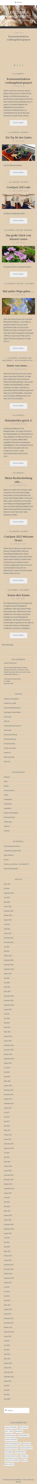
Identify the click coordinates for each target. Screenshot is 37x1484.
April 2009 (7, 1399)
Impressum (7, 752)
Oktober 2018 (8, 1054)
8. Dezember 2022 (18, 424)
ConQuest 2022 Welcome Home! (18, 538)
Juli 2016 (6, 1153)
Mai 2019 (6, 1023)
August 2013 (8, 1282)
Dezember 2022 (8, 911)
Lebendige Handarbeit (18, 14)
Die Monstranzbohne (10, 739)
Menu (19, 2)
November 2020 (8, 964)
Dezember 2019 (8, 996)
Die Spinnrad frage (9, 743)
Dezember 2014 (8, 1224)
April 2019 (7, 1027)
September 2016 (9, 1148)
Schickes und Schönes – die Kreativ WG (16, 864)
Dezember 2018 (8, 1045)
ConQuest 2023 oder (18, 187)
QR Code (6, 721)
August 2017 (8, 1108)
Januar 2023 (7, 906)
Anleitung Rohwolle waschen (12, 726)
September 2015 (9, 1188)
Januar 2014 (7, 1260)
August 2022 (8, 920)
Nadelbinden (26, 1448)
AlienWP (18, 1482)
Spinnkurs (7, 826)
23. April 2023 (18, 295)
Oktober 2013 (8, 1273)
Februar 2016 (8, 1166)
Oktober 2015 (8, 1184)
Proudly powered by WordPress (12, 1479)
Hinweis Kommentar (10, 748)
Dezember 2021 (8, 938)
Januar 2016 (7, 1170)
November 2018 (8, 1050)
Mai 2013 (6, 1296)
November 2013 (8, 1269)
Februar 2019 (8, 1036)
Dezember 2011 (8, 1372)
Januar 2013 (7, 1314)
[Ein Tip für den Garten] (18, 160)
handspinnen (11, 1439)
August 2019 (8, 1009)
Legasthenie (7, 808)
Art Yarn (9, 1431)
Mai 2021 (6, 951)
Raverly (6, 859)
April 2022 (7, 929)
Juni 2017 (7, 1117)
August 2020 (8, 973)
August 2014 (8, 1233)
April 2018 (7, 1076)
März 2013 (7, 1305)
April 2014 (7, 1247)
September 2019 (9, 1005)
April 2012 (7, 1354)
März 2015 (7, 1211)
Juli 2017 (6, 1112)
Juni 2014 (7, 1238)
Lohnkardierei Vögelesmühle (12, 850)
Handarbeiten (8, 799)
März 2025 (7, 884)
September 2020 (9, 969)
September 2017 (9, 1103)
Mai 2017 (6, 1121)
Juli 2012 (6, 1341)
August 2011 (7, 1381)
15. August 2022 (19, 544)
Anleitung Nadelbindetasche (12, 708)
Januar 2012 (7, 1367)
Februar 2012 (8, 1363)
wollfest (9, 1464)
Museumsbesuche (24, 360)
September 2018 (9, 1058)
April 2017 (7, 1126)
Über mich (7, 761)
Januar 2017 (7, 1139)
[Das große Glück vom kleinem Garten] (18, 262)
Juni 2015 (7, 1197)
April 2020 (7, 987)
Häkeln (6, 795)
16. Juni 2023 (18, 242)
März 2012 (7, 1358)
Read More (20, 124)
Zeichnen (29, 283)
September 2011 (9, 1376)
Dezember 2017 (8, 1090)
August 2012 (8, 1336)
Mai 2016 (6, 1157)
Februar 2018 (8, 1085)
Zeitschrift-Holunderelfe (11, 868)
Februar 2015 (8, 1215)
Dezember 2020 (8, 960)
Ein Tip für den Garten (18, 137)
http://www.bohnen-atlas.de (12, 846)
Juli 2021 (6, 947)
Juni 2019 (7, 1018)
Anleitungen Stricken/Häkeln (12, 712)
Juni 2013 (7, 1291)
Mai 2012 (6, 1350)
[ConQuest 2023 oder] (18, 208)
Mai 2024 (6, 888)
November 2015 (8, 1179)
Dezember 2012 (8, 1318)
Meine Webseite (9, 855)
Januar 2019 (7, 1041)
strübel (24, 1456)
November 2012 (8, 1323)
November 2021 (8, 942)
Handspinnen (8, 804)
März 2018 (7, 1081)
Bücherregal (7, 730)
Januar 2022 (7, 933)
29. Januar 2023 (18, 369)
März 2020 (7, 991)
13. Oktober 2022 (18, 485)
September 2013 (9, 1278)
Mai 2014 (6, 1242)
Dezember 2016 (8, 1144)
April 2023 (7, 902)
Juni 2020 (7, 982)
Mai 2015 (6, 1202)
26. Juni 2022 (18, 598)
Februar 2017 (8, 1135)
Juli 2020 (6, 978)
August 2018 (8, 1063)
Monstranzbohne (13, 1444)
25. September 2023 (18, 191)
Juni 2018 (7, 1067)
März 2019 (7, 1032)
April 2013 (7, 1300)
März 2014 (7, 1251)
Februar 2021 (8, 955)
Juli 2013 (6, 1287)
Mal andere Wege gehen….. (18, 291)
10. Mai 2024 (18, 141)
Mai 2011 (6, 1394)
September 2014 (9, 1229)
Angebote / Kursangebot (11, 699)
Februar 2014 (8, 1256)
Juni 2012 (7, 1345)
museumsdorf (11, 1448)
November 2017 (8, 1094)
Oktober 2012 (8, 1327)
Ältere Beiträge (7, 645)
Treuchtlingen (12, 1460)
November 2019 (8, 1000)
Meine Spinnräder (9, 757)
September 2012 (9, 1332)
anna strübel (11, 1427)
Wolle (24, 1460)
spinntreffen (11, 1456)
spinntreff (20, 1452)
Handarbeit (23, 1435)
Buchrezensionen (9, 790)
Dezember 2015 (8, 1175)
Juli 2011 (6, 1385)
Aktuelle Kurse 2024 (10, 703)
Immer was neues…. (18, 365)
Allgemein (18, 74)
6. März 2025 (18, 86)
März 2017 (7, 1130)
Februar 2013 (8, 1309)
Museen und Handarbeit (11, 813)
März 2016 (7, 1162)
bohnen (19, 1431)
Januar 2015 (7, 1220)
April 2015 (7, 1206)
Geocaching (7, 717)
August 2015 (8, 1193)
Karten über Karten (18, 595)
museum (26, 1444)
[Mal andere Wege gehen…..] (18, 314)
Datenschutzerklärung (10, 734)
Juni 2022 (7, 924)
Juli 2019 (6, 1014)
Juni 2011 (7, 1390)
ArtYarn (24, 1427)
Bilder (24, 182)
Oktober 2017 (8, 1099)
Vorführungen (8, 822)
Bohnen (24, 132)
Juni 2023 (7, 897)
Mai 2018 (6, 1072)
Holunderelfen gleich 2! (18, 420)
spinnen (8, 1452)
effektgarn (10, 1435)
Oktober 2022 (8, 915)
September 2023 (9, 893)
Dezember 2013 (8, 1264)
